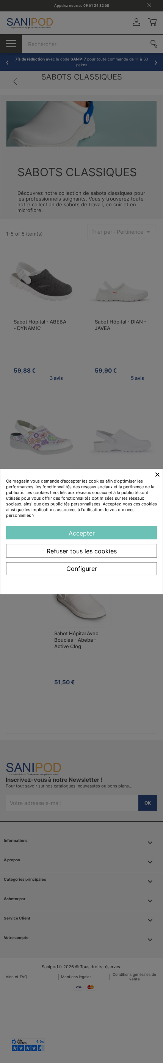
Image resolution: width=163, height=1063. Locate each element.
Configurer (81, 568)
